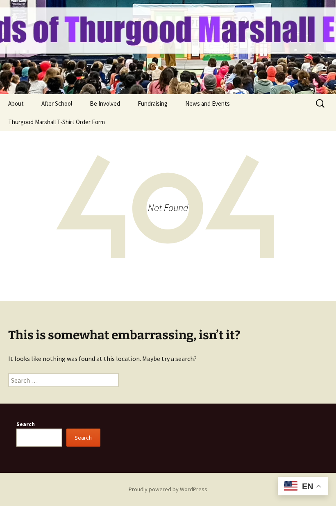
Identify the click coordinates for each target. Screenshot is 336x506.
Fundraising (153, 103)
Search (25, 424)
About (16, 103)
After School (56, 103)
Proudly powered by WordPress (168, 489)
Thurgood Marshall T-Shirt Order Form (56, 122)
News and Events (207, 103)
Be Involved (105, 103)
